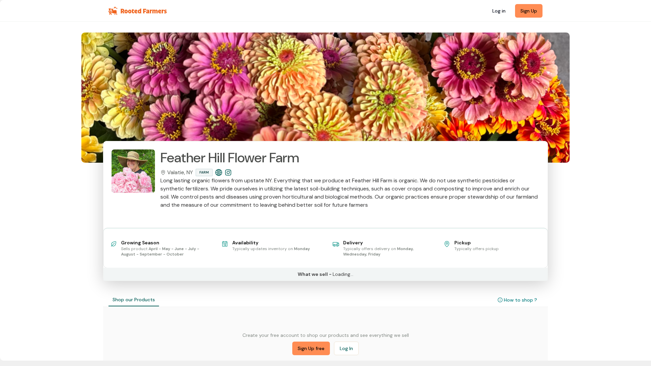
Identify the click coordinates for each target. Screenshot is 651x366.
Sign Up (528, 11)
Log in (499, 11)
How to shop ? (520, 300)
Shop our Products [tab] (134, 300)
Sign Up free (311, 348)
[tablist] (133, 300)
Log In (346, 348)
